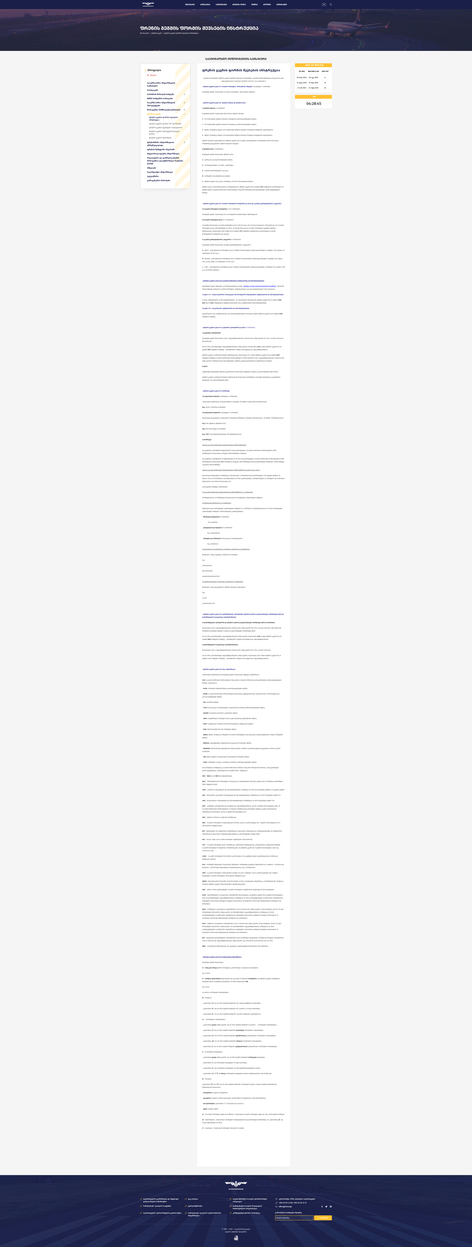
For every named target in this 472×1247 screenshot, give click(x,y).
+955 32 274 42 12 (300, 1203)
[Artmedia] (236, 1237)
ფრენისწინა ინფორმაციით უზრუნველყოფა (160, 143)
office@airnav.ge (285, 1207)
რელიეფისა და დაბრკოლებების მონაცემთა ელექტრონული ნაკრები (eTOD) (165, 161)
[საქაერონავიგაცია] (148, 4)
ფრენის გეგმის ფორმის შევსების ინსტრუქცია (163, 118)
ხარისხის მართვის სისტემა (160, 94)
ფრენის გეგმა (156, 33)
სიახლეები (152, 90)
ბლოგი (267, 4)
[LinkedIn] (330, 1206)
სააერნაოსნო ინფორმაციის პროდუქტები (161, 104)
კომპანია (205, 4)
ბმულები (151, 168)
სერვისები (221, 4)
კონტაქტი (281, 4)
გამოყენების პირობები (158, 180)
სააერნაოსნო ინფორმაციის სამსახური (161, 84)
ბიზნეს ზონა (239, 4)
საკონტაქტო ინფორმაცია (160, 172)
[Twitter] (326, 1206)
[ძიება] (331, 4)
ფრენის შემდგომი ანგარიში (161, 149)
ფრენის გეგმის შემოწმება (160, 138)
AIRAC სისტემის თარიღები (160, 98)
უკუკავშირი (153, 176)
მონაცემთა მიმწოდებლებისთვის (163, 110)
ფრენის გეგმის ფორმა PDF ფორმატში (165, 124)
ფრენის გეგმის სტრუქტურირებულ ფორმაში (259, 286)
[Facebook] (322, 1206)
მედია (254, 4)
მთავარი (190, 4)
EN (324, 4)
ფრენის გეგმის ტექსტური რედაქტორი (165, 128)
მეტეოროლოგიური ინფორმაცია (163, 153)
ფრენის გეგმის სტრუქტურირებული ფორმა (164, 132)
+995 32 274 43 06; (286, 1203)
